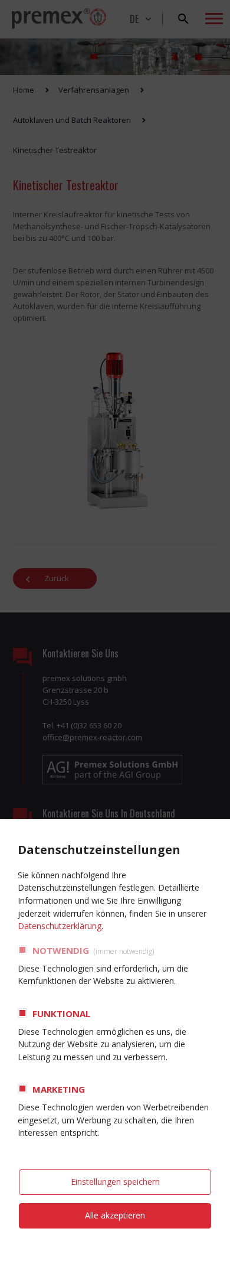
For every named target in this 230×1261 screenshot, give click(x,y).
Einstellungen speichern (115, 1181)
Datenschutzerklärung (59, 925)
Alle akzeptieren (115, 1215)
